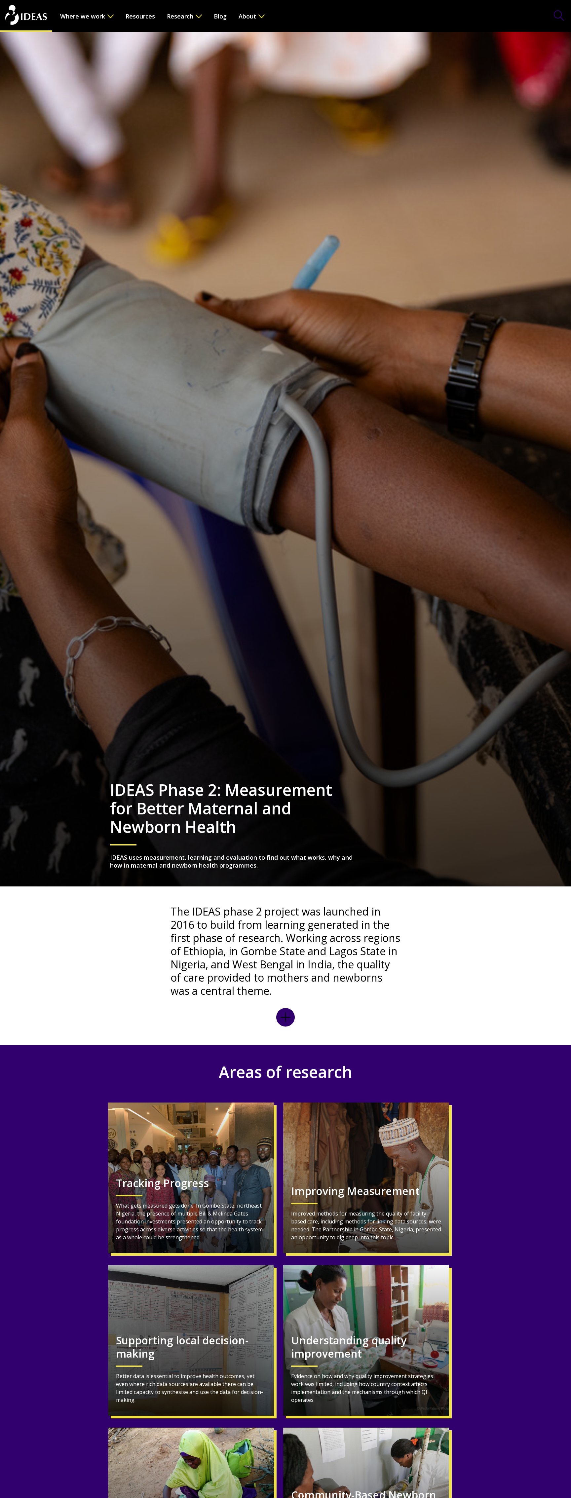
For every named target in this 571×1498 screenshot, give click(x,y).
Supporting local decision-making (182, 1347)
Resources (140, 16)
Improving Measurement (355, 1191)
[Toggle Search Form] (559, 16)
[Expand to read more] (285, 1017)
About (247, 16)
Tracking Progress (162, 1183)
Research (180, 16)
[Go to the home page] (26, 16)
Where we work (82, 16)
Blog (220, 16)
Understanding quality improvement (348, 1347)
